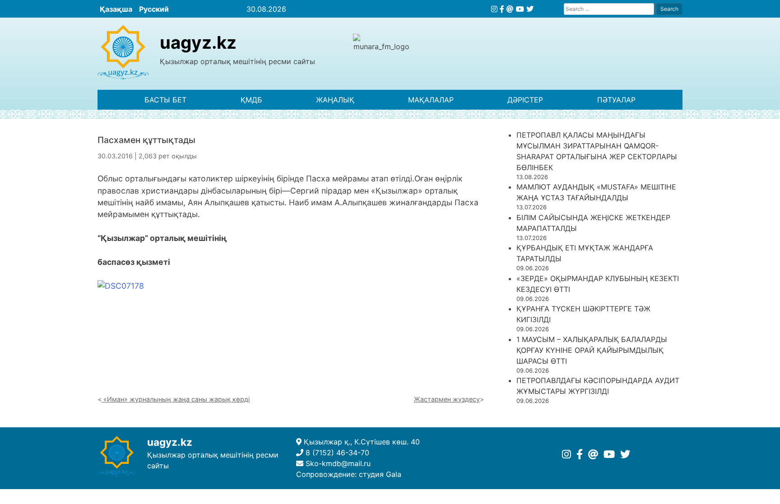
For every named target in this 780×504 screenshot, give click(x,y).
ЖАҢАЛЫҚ (335, 99)
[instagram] (494, 9)
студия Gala (380, 474)
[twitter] (530, 9)
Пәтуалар (616, 99)
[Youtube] (520, 9)
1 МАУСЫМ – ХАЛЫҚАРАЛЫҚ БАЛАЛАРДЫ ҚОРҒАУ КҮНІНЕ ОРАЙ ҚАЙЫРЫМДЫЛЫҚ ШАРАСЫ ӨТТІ (591, 350)
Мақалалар (431, 99)
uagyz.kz (198, 42)
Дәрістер (525, 99)
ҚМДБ (251, 99)
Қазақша (116, 9)
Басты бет (165, 99)
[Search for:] (609, 9)
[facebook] (502, 9)
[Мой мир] (510, 9)
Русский (154, 9)
